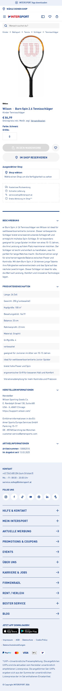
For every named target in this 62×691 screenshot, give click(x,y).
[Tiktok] (22, 497)
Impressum (8, 640)
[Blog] (31, 614)
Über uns (10, 562)
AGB (18, 640)
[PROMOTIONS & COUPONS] (31, 541)
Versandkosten (38, 120)
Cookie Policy (41, 640)
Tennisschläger (51, 32)
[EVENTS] (31, 552)
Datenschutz (27, 640)
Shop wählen (15, 172)
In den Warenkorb (28, 147)
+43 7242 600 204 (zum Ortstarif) (18, 473)
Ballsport (16, 32)
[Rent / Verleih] (31, 593)
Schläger (37, 32)
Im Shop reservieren (33, 157)
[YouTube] (30, 497)
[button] (31, 221)
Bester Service (14, 603)
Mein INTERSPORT (15, 521)
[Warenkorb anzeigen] (57, 17)
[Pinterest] (39, 497)
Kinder (5, 32)
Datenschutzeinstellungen (14, 645)
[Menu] (4, 17)
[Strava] (55, 497)
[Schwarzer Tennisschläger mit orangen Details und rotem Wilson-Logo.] (31, 66)
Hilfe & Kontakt (15, 510)
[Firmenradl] (31, 583)
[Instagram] (6, 497)
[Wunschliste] (50, 17)
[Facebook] (14, 497)
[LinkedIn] (47, 497)
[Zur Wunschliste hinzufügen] (55, 147)
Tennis (27, 32)
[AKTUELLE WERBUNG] (31, 531)
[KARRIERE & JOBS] (31, 572)
